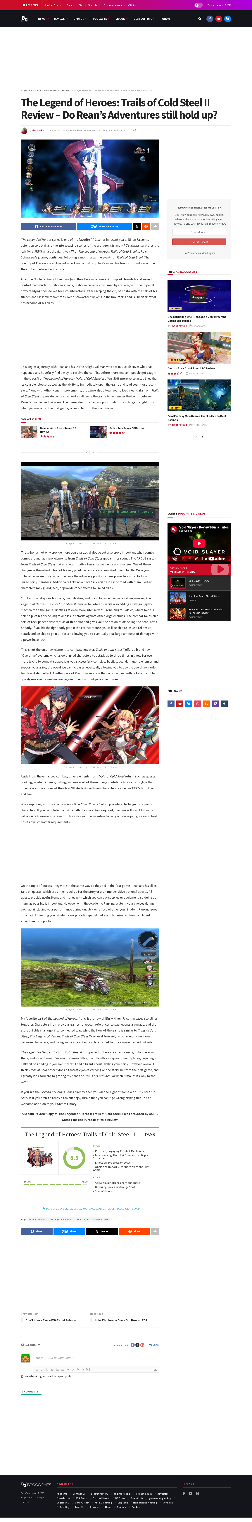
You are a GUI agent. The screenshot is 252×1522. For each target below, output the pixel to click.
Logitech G (100, 5)
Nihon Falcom (37, 1219)
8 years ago (55, 130)
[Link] (78, 1370)
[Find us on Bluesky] (227, 18)
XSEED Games (100, 1219)
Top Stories (83, 1219)
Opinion (78, 19)
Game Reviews (73, 130)
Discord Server (101, 1498)
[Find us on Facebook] (209, 18)
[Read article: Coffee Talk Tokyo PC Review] (98, 432)
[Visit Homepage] (25, 18)
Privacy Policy (144, 1493)
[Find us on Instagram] (197, 703)
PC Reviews (90, 130)
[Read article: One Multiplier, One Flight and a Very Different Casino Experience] (199, 296)
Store (90, 5)
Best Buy (64, 1507)
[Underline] (47, 1370)
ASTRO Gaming (103, 1502)
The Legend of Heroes (61, 1219)
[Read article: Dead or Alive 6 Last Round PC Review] (29, 432)
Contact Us (79, 1493)
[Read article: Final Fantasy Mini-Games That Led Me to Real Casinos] (199, 395)
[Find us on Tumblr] (224, 703)
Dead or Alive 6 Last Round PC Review (191, 368)
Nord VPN (168, 1502)
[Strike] (52, 1370)
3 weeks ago (198, 325)
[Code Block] (72, 1370)
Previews (58, 5)
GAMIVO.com (82, 1502)
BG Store (120, 1498)
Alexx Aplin (38, 130)
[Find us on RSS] (206, 703)
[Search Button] (199, 18)
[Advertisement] (126, 59)
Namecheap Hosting (145, 1502)
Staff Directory (99, 1493)
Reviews (59, 19)
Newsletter (32, 5)
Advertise (163, 1493)
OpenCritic (137, 1498)
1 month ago (196, 373)
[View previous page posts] (87, 452)
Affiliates (132, 5)
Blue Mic (80, 1507)
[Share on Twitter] (137, 226)
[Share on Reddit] (146, 226)
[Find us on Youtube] (218, 18)
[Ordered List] (57, 1370)
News (41, 19)
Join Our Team (122, 1493)
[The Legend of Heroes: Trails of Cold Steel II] (40, 1158)
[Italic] (41, 1370)
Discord (82, 5)
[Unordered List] (62, 1370)
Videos (120, 19)
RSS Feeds (81, 1498)
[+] (88, 1369)
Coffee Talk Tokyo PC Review (126, 428)
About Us (62, 1493)
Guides (48, 5)
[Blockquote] (67, 1370)
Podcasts (100, 19)
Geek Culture (143, 19)
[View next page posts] (93, 452)
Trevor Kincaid (178, 325)
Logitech (123, 1502)
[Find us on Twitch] (215, 703)
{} (83, 1369)
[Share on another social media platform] (155, 226)
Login (155, 1344)
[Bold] (36, 1370)
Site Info (70, 5)
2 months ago (199, 425)
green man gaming (116, 5)
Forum (165, 19)
